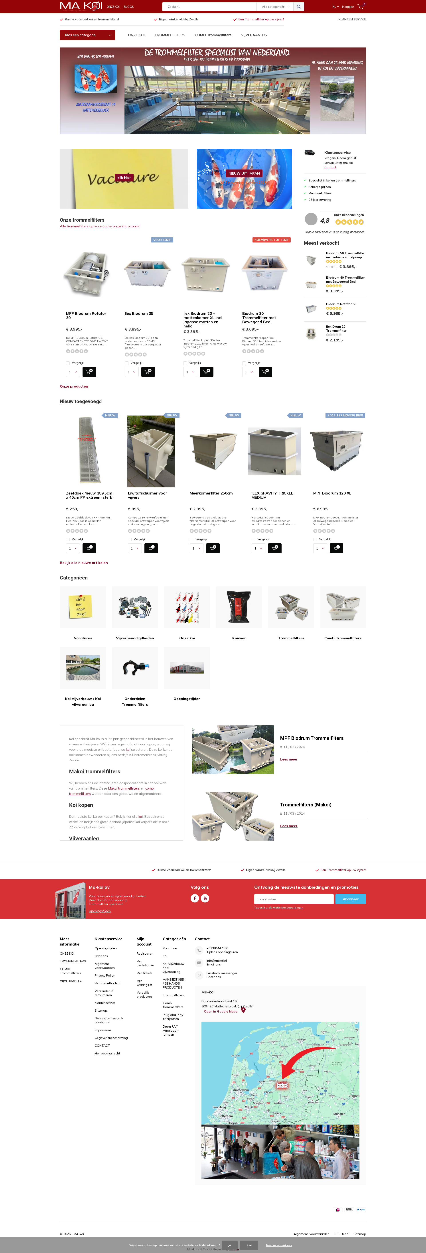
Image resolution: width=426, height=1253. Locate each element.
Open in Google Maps (221, 1011)
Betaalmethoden (107, 983)
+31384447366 (217, 948)
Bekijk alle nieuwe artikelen (84, 562)
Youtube (205, 898)
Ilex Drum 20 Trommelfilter (336, 329)
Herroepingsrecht (107, 1053)
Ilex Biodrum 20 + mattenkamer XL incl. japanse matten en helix (203, 319)
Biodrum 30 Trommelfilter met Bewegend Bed (259, 317)
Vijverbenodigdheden (135, 638)
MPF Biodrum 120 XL (332, 493)
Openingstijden (187, 698)
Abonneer (351, 899)
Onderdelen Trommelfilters (135, 701)
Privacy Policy (104, 975)
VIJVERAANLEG (254, 35)
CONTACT (102, 1046)
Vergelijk (78, 362)
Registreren (145, 954)
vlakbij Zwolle (179, 19)
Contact (330, 167)
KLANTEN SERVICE (352, 19)
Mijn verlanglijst (144, 983)
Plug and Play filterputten (173, 1017)
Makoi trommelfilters (124, 788)
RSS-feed (342, 1234)
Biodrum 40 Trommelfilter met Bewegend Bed (345, 280)
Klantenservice (105, 1003)
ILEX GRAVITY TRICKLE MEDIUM (272, 495)
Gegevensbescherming (111, 1038)
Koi (165, 956)
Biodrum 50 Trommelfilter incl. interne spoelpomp (345, 255)
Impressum (103, 1030)
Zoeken (299, 6)
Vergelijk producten (144, 995)
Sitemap (101, 1011)
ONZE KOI (113, 6)
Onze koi (187, 638)
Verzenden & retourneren (104, 993)
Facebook (195, 898)
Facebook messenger (222, 973)
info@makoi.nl (217, 961)
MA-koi (79, 1234)
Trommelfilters (291, 638)
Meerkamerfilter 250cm (211, 493)
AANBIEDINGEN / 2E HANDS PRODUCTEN (174, 983)
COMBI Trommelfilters (213, 35)
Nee (249, 1245)
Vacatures (83, 638)
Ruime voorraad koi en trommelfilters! (92, 19)
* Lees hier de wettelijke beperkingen (278, 907)
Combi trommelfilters (343, 638)
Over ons (101, 956)
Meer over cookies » (279, 1245)
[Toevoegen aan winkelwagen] (89, 372)
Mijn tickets (144, 973)
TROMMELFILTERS (169, 35)
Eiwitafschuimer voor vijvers (147, 495)
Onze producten (74, 386)
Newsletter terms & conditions (109, 1020)
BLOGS (129, 6)
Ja (229, 1245)
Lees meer (289, 759)
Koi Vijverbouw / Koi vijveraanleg (83, 701)
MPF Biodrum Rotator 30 (86, 315)
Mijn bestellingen (145, 963)
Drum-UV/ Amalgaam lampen (171, 1030)
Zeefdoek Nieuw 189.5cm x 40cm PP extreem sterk (89, 495)
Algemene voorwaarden (105, 966)
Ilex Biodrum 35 (139, 313)
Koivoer (239, 638)
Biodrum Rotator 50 (341, 304)
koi (128, 749)
